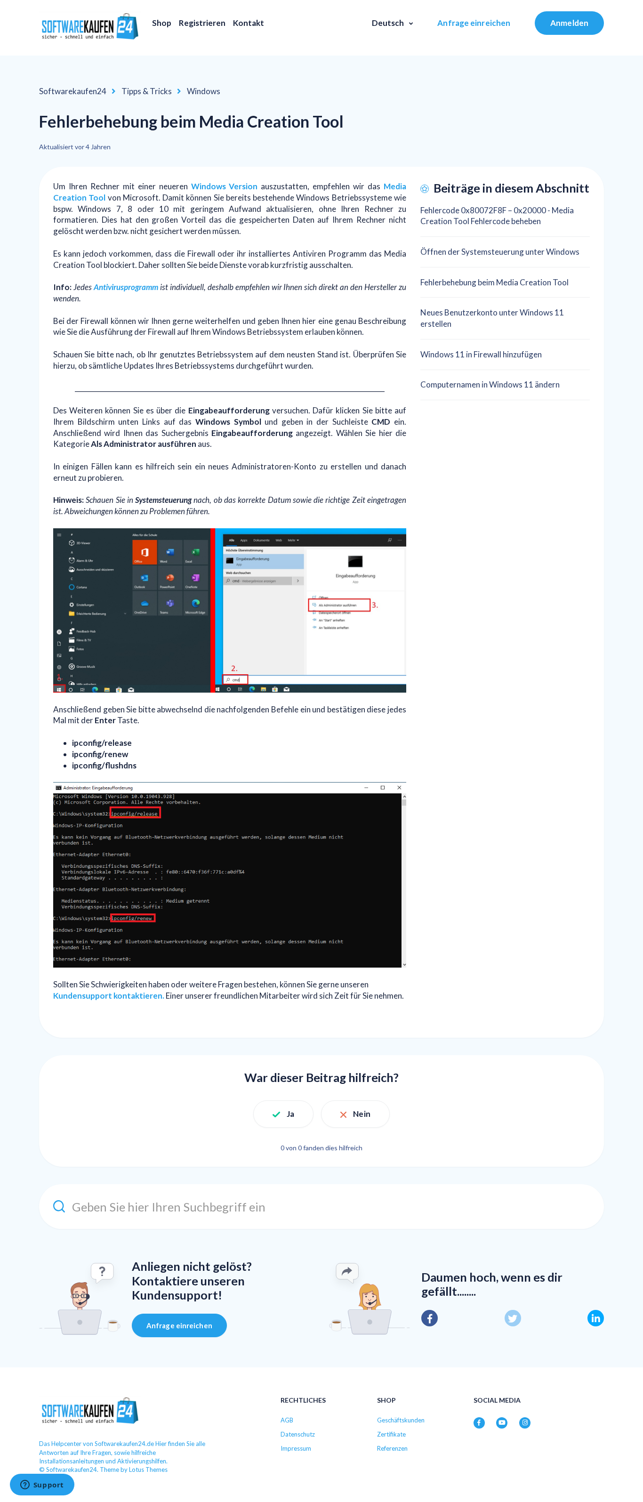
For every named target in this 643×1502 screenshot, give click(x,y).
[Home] (90, 27)
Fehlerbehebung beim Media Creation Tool (494, 282)
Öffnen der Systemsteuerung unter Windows (499, 252)
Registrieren (202, 23)
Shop (161, 23)
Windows (203, 91)
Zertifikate (391, 1434)
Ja (290, 1114)
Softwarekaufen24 (72, 91)
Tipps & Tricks (146, 91)
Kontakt (248, 23)
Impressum (296, 1448)
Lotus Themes (148, 1469)
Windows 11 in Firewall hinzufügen (481, 354)
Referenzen (392, 1448)
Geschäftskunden (401, 1420)
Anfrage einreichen (473, 23)
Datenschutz (298, 1434)
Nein (361, 1114)
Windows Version (224, 186)
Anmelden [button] (569, 23)
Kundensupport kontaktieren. (108, 996)
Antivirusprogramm (126, 287)
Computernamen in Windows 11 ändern (490, 384)
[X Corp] (513, 1318)
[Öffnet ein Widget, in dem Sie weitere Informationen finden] (41, 1485)
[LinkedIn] (595, 1318)
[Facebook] (429, 1318)
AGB (287, 1420)
